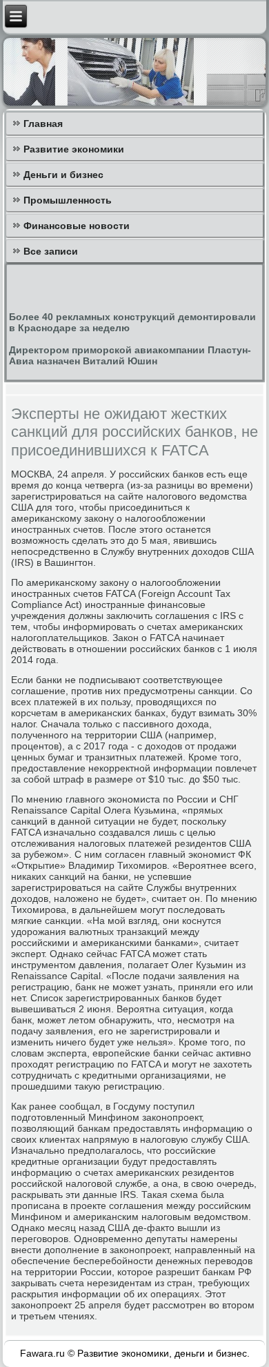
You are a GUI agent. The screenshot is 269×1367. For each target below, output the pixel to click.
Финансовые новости (76, 225)
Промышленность (67, 200)
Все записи (50, 251)
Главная (43, 123)
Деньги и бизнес (63, 174)
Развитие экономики (73, 149)
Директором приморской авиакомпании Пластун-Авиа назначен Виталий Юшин (130, 355)
